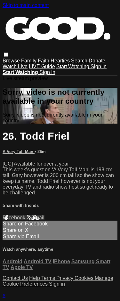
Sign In (47, 72)
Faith (44, 60)
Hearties (61, 60)
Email (37, 217)
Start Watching (73, 66)
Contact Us (15, 278)
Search (80, 60)
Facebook (15, 217)
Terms (48, 278)
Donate (97, 60)
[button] (6, 55)
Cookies (85, 278)
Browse (12, 60)
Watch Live (15, 66)
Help (35, 278)
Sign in (99, 66)
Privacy (65, 278)
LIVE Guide (42, 66)
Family (29, 60)
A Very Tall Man (19, 151)
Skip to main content (26, 5)
